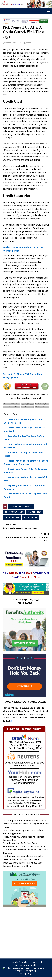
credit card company (21, 506)
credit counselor (14, 512)
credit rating (12, 517)
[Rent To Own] (24, 905)
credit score (30, 517)
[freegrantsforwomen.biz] (26, 6)
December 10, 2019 (13, 42)
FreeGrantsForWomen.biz (26, 965)
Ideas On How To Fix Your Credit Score (21, 859)
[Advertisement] (26, 931)
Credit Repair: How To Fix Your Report (20, 843)
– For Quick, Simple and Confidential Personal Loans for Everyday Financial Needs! (26, 714)
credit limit (34, 512)
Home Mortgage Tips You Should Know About (24, 846)
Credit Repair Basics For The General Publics (23, 856)
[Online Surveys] (26, 592)
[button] (48, 11)
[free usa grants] (24, 695)
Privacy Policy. (26, 973)
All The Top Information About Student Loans (24, 820)
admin (28, 42)
